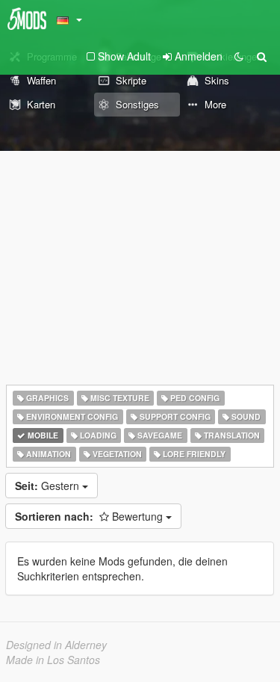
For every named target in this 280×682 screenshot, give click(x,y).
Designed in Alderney (56, 644)
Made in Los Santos (53, 659)
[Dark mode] (238, 56)
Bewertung (90, 516)
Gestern (48, 485)
